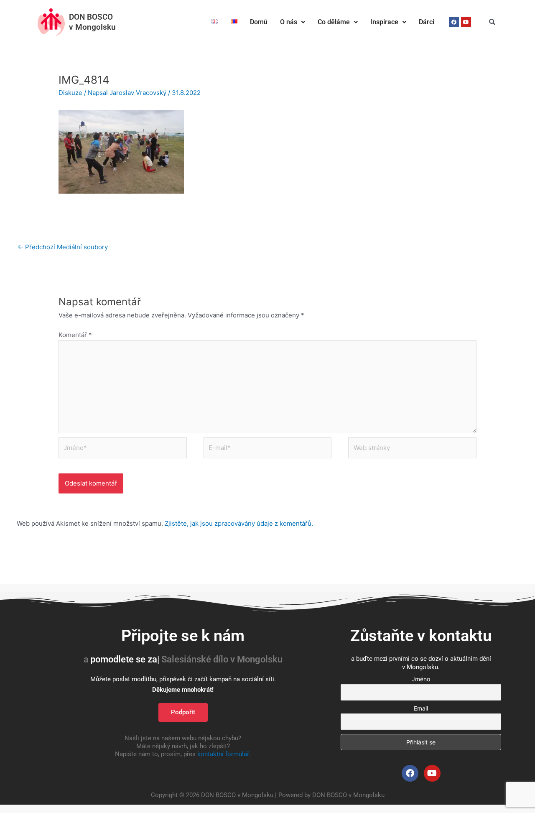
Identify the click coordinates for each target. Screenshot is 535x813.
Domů (259, 22)
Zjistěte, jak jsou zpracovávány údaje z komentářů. (239, 523)
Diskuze (70, 93)
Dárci (426, 22)
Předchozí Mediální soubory (63, 247)
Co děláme (334, 22)
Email (421, 708)
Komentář (75, 335)
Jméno (421, 679)
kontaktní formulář (223, 754)
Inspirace (384, 22)
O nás (288, 22)
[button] (292, 22)
